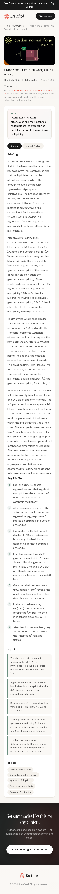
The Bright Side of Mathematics (21, 79)
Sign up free (45, 16)
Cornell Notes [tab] (33, 145)
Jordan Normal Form (20, 769)
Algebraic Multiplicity (20, 780)
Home (7, 26)
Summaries (18, 26)
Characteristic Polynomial (23, 774)
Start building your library (28, 849)
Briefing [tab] (15, 145)
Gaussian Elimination (20, 792)
